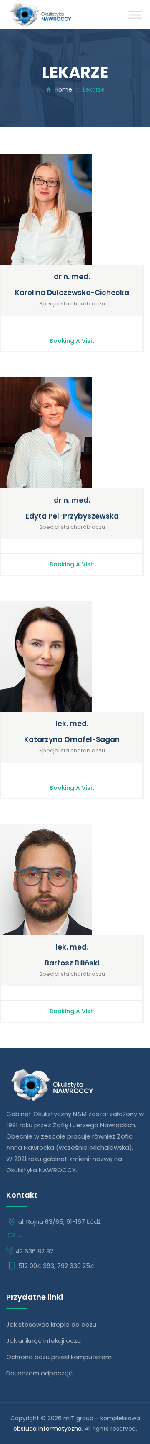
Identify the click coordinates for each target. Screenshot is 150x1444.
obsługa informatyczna (47, 1428)
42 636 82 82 (34, 1251)
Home (61, 89)
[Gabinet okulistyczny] (40, 14)
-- (20, 1236)
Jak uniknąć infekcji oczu (43, 1340)
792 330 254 (75, 1265)
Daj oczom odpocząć (39, 1373)
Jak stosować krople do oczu (51, 1324)
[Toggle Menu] (135, 15)
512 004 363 (36, 1265)
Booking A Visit (72, 341)
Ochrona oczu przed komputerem (59, 1356)
